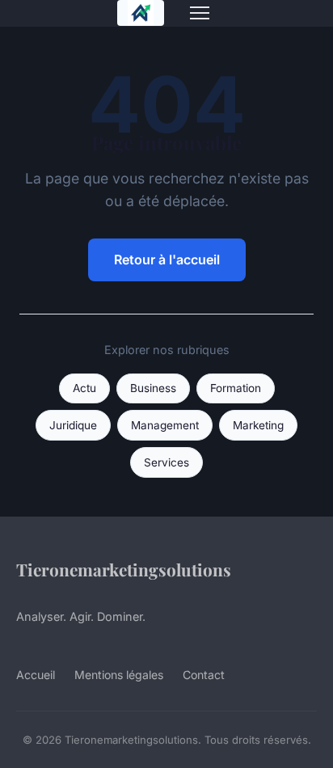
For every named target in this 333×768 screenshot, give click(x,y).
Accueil (35, 674)
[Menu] (199, 13)
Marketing (258, 425)
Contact (204, 674)
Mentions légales (118, 674)
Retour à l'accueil (167, 259)
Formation (235, 388)
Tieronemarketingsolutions (123, 569)
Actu (84, 388)
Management (165, 425)
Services (166, 462)
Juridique (73, 425)
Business (153, 388)
